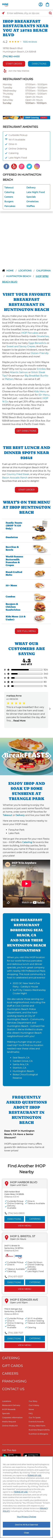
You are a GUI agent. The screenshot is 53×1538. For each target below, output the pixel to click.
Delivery (20, 815)
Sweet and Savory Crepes (21, 346)
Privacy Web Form (37, 1426)
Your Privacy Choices (26, 1516)
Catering (27, 842)
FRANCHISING (14, 1381)
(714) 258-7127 (15, 1332)
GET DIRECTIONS (26, 430)
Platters (9, 379)
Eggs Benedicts (37, 343)
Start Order (14, 63)
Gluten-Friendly (40, 353)
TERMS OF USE (34, 1475)
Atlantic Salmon (19, 372)
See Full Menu (26, 631)
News (31, 1409)
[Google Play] (11, 1456)
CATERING (11, 1358)
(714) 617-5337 (15, 1276)
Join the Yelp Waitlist (18, 71)
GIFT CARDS (12, 1366)
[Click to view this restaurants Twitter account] (29, 166)
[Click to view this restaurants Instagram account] (37, 166)
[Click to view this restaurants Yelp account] (14, 166)
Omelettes (43, 336)
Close (26, 1533)
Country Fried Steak (18, 474)
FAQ (31, 1413)
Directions (39, 63)
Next (49, 756)
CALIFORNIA (43, 270)
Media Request (9, 1421)
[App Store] (31, 1456)
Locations (25, 270)
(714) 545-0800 (16, 1213)
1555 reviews (30, 41)
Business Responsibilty (39, 1430)
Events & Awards (36, 1421)
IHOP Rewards (8, 1409)
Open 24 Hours (18, 1239)
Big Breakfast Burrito (36, 375)
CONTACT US (13, 1389)
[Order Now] (47, 4)
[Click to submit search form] (49, 13)
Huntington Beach (19, 276)
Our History (34, 1405)
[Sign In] (40, 4)
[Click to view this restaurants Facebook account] (6, 166)
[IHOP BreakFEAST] (26, 756)
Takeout (7, 815)
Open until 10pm (19, 1302)
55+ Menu (43, 394)
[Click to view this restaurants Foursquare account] (21, 166)
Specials (6, 1413)
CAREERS (10, 1373)
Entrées (41, 369)
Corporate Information (12, 1417)
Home (10, 270)
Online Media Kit (10, 1426)
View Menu (24, 1225)
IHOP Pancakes (29, 332)
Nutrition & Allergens (38, 1434)
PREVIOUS (3, 756)
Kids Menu (40, 391)
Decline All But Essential (26, 1524)
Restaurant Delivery (11, 1405)
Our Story (33, 1401)
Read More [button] (19, 720)
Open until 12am (18, 1185)
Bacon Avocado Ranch (15, 477)
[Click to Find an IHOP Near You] (3, 13)
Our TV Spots (34, 1417)
